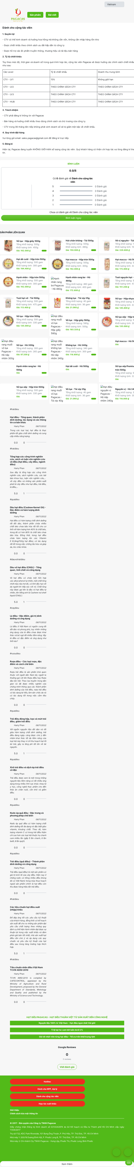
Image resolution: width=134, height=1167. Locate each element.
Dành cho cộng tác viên (47, 1096)
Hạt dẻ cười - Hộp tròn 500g (30, 259)
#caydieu (14, 608)
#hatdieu (14, 409)
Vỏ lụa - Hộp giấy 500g (28, 241)
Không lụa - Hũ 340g (76, 345)
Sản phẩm (35, 14)
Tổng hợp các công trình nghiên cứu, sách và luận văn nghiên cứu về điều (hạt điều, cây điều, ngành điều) (27, 460)
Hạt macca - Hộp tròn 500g (80, 259)
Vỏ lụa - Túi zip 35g (76, 389)
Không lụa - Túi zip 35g (78, 298)
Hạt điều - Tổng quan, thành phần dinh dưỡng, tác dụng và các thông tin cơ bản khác (28, 420)
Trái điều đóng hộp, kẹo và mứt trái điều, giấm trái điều (28, 720)
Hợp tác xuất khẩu (47, 1103)
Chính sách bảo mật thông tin (24, 1113)
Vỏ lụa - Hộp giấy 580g (78, 320)
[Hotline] (128, 1152)
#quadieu (14, 499)
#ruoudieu (15, 653)
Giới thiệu (14, 1110)
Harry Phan (19, 426)
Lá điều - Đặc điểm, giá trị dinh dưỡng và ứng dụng (26, 617)
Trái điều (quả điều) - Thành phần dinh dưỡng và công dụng (27, 862)
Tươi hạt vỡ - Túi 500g (27, 298)
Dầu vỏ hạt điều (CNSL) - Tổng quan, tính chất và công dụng (25, 568)
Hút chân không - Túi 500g (79, 240)
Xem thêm (67, 1164)
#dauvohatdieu (17, 559)
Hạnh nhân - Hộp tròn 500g (30, 277)
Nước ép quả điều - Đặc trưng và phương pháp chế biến (27, 814)
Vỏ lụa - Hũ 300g (25, 345)
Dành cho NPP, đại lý (47, 1089)
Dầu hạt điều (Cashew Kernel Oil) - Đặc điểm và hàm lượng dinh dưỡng (28, 510)
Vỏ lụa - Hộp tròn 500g (28, 316)
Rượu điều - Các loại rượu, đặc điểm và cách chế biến (26, 662)
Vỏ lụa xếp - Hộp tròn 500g (30, 387)
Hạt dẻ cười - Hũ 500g (77, 366)
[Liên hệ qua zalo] (116, 1152)
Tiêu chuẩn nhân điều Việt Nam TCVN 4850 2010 (26, 968)
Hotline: (47, 1081)
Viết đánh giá (67, 1067)
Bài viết (52, 14)
